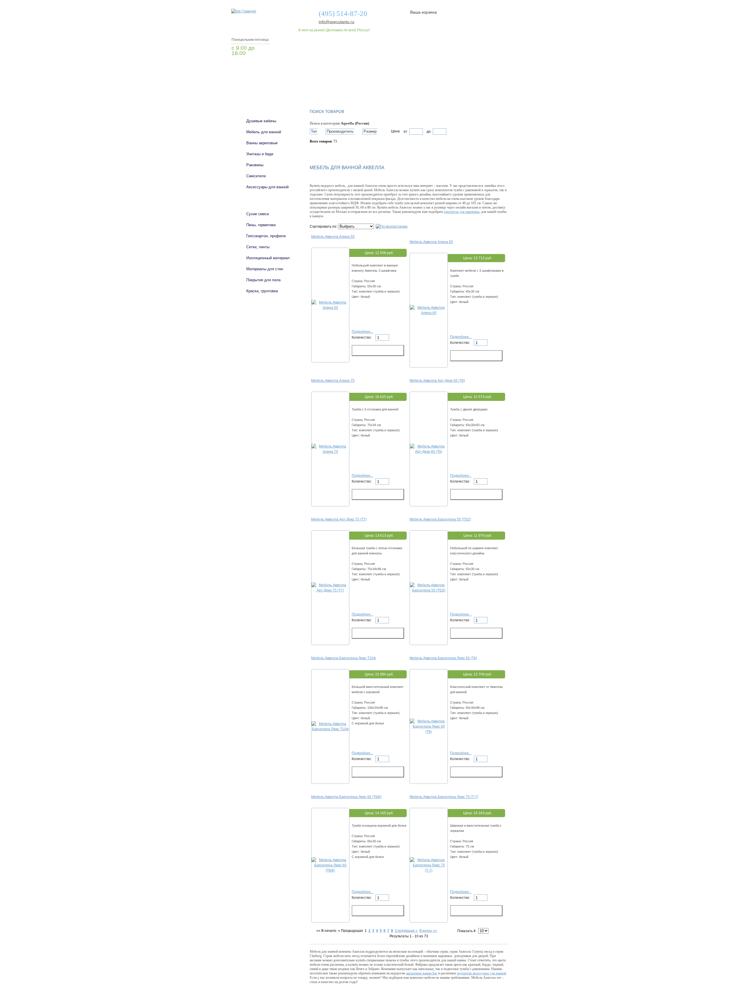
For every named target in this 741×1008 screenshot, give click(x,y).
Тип (314, 131)
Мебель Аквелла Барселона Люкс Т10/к (343, 658)
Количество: (362, 337)
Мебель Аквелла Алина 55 (333, 237)
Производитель (340, 131)
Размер (370, 131)
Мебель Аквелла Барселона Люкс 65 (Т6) (443, 658)
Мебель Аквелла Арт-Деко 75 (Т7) (338, 519)
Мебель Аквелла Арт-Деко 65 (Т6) (437, 381)
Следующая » (406, 931)
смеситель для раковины (461, 212)
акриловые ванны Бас (421, 973)
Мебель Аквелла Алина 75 (333, 381)
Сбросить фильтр (336, 151)
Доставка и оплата (367, 88)
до (428, 131)
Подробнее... (362, 332)
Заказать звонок (262, 68)
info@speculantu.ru (336, 21)
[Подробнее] (330, 308)
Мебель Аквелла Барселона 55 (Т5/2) (440, 519)
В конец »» (428, 931)
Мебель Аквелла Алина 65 (431, 242)
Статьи (409, 88)
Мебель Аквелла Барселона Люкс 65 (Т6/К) (346, 797)
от (405, 131)
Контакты (485, 88)
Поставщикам (446, 88)
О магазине (322, 88)
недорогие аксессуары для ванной (481, 973)
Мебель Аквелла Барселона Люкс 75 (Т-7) (444, 797)
